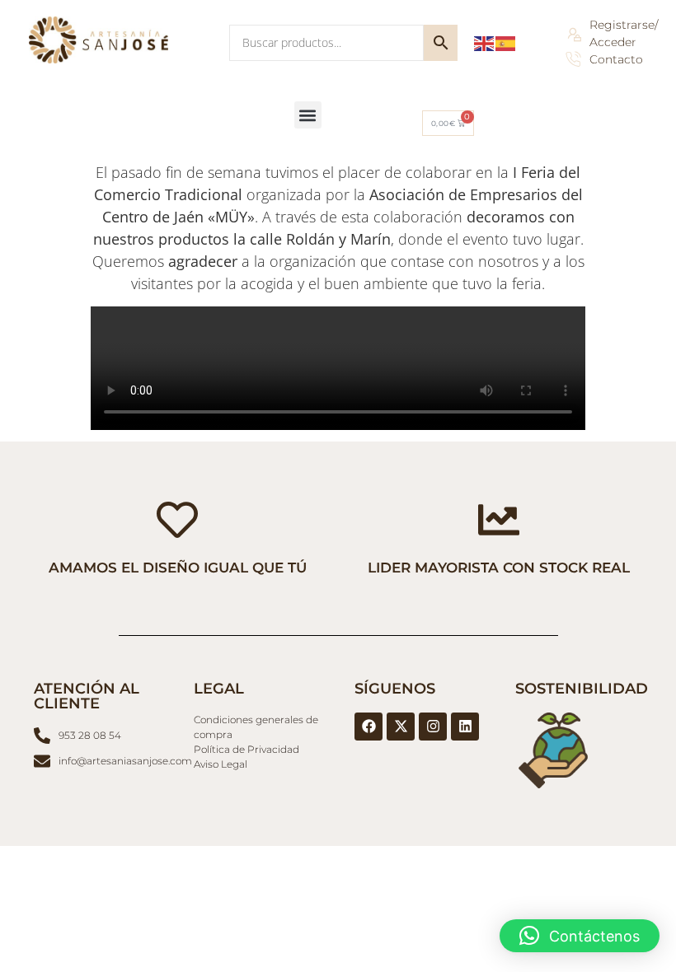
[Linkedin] (465, 727)
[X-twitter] (401, 727)
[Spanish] (506, 42)
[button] (308, 115)
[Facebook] (368, 727)
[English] (484, 42)
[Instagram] (433, 727)
